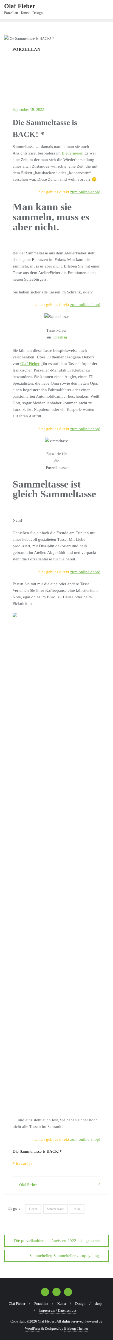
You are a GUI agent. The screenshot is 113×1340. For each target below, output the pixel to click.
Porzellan (59, 337)
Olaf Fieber (29, 363)
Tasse (76, 1209)
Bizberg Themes (76, 1328)
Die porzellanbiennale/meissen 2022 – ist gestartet (57, 1240)
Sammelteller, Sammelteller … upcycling (64, 1255)
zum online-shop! (85, 192)
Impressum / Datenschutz (57, 1310)
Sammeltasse (55, 1209)
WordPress (32, 1328)
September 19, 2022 (28, 110)
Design (80, 1304)
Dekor (33, 1209)
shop (98, 1304)
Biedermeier (72, 153)
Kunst (61, 1304)
